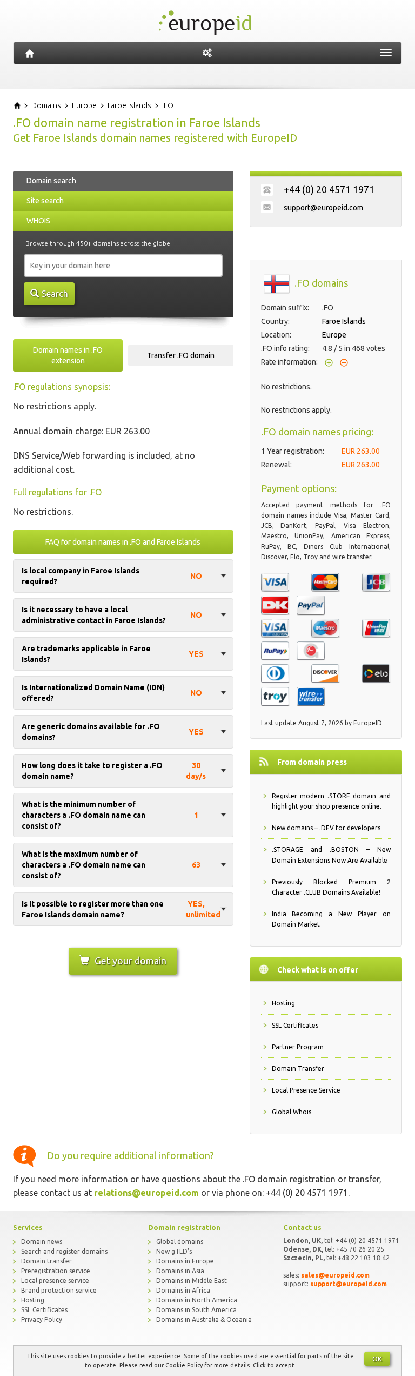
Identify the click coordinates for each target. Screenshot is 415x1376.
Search (55, 294)
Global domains (179, 1241)
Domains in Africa (183, 1290)
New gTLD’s (174, 1251)
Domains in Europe (185, 1261)
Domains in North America (196, 1300)
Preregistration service (55, 1270)
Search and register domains (64, 1251)
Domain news (41, 1241)
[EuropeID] (30, 53)
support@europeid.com (323, 207)
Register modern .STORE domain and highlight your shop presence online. (331, 801)
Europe (334, 334)
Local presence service (55, 1280)
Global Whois (291, 1111)
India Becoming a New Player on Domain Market (331, 919)
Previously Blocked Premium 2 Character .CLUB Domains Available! (331, 887)
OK (377, 1358)
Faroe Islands (344, 321)
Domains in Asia (180, 1270)
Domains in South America (196, 1309)
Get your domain (130, 960)
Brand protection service (59, 1290)
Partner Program (298, 1046)
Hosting (283, 1003)
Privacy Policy (41, 1319)
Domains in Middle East (191, 1280)
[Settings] (207, 53)
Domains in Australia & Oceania (204, 1319)
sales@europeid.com (335, 1275)
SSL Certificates (295, 1025)
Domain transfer (46, 1261)
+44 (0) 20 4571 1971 (329, 189)
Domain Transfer (298, 1068)
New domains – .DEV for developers (326, 827)
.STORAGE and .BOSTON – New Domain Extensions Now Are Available (331, 854)
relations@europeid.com (146, 1193)
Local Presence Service (306, 1090)
